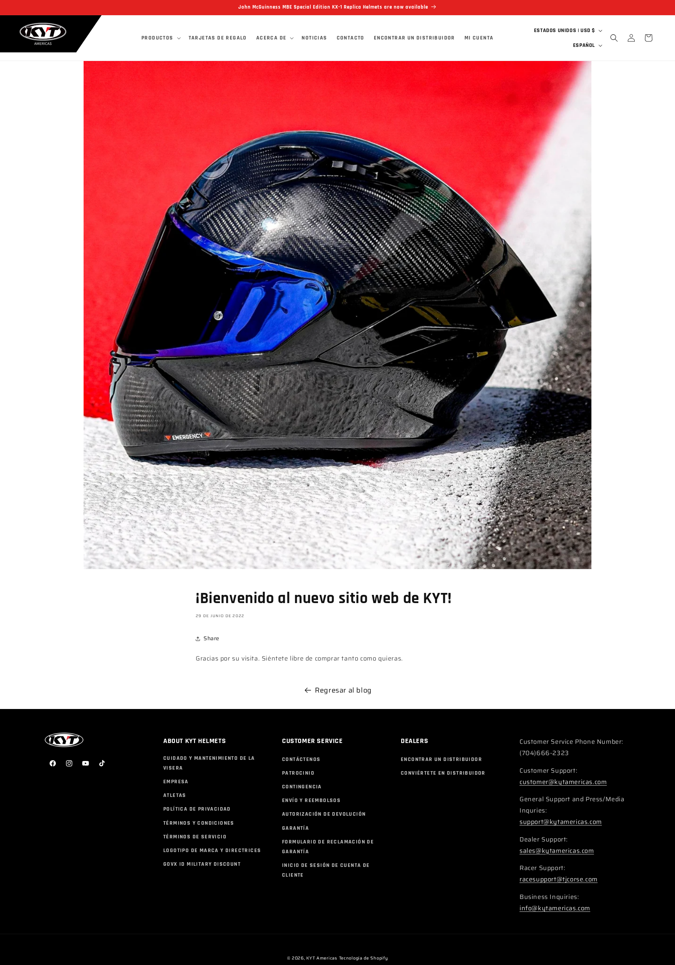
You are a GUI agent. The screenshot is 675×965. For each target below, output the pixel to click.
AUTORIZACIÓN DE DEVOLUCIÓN (324, 814)
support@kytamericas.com (561, 822)
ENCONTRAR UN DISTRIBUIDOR (441, 759)
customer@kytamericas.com (563, 782)
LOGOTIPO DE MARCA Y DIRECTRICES (212, 850)
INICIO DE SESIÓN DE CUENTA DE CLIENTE (326, 870)
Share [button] (212, 638)
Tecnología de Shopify (363, 958)
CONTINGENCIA (302, 786)
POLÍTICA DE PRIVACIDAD (197, 809)
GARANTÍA (295, 828)
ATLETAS (174, 795)
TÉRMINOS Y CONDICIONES (198, 823)
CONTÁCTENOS (301, 759)
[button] (160, 38)
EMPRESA (176, 781)
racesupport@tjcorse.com (559, 879)
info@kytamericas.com (555, 908)
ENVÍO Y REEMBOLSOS (311, 800)
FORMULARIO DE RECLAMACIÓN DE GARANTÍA (328, 846)
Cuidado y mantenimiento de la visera (209, 763)
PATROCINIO (298, 773)
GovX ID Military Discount (202, 864)
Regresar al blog (343, 690)
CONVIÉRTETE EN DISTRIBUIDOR (443, 773)
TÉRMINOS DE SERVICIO (195, 836)
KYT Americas (321, 958)
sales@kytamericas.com (557, 851)
